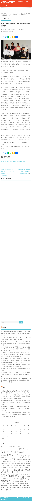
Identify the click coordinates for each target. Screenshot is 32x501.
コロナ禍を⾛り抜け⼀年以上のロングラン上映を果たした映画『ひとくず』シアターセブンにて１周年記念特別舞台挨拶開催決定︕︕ (15, 360)
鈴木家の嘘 (20, 487)
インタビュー (19, 1)
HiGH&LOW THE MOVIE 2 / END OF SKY (9, 449)
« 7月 (2, 439)
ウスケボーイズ (13, 455)
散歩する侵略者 (19, 483)
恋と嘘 (11, 483)
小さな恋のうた (16, 481)
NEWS (4, 327)
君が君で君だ (17, 479)
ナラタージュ (13, 468)
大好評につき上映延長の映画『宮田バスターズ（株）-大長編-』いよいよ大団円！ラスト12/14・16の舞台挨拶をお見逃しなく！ (15, 354)
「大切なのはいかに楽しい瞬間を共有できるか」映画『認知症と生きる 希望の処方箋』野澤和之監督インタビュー (15, 414)
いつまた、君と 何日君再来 (15, 451)
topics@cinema (6, 29)
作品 (27, 1)
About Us (12, 5)
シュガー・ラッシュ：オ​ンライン (12, 457)
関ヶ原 (5, 489)
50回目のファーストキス (22, 446)
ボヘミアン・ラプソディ (10, 472)
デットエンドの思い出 (12, 465)
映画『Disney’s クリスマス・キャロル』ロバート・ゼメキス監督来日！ (24, 171)
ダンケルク (24, 463)
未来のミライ (8, 485)
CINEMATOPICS (8, 2)
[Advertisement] (16, 249)
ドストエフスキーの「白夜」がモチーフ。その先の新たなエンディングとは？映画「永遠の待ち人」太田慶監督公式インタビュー (15, 396)
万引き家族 (11, 475)
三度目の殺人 (20, 476)
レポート (5, 18)
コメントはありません (8, 31)
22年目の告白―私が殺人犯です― (9, 447)
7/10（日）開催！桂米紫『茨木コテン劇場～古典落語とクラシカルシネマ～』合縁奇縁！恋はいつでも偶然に (15, 349)
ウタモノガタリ (22, 455)
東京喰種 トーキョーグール (21, 485)
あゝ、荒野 (6, 451)
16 (3, 433)
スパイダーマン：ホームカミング (15, 463)
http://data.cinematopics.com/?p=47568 (13, 161)
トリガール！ (20, 465)
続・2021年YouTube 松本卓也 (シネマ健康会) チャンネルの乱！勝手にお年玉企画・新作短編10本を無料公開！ (16, 380)
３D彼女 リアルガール (13, 490)
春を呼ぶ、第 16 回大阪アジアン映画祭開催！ (13, 368)
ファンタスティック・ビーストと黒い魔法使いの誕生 (15, 468)
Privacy (5, 5)
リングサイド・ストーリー (19, 474)
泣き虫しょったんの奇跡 (8, 487)
